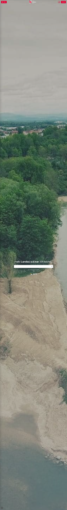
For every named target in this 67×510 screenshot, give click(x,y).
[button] (2, 508)
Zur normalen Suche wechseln (33, 269)
